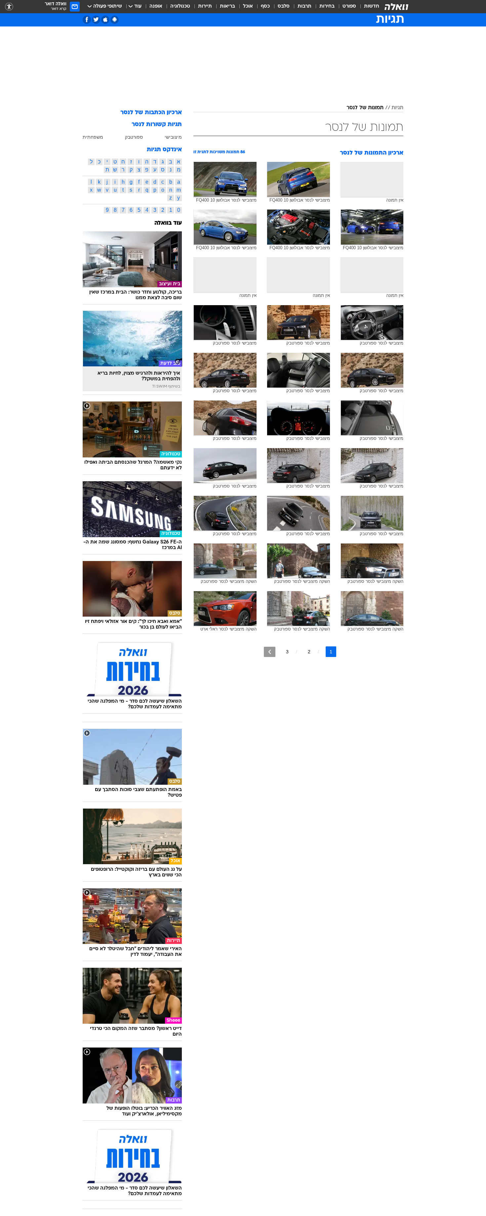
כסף (265, 6)
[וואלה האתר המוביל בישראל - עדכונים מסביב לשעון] (396, 6)
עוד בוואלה (168, 223)
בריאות (227, 6)
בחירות (327, 6)
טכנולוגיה (180, 6)
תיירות (205, 6)
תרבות (304, 6)
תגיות (397, 108)
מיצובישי (173, 137)
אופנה (155, 6)
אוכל (248, 6)
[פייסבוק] (87, 20)
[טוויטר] (96, 20)
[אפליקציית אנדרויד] (114, 20)
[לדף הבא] (269, 652)
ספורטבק (134, 137)
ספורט (349, 6)
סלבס (284, 6)
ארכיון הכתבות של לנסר (151, 113)
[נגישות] (9, 7)
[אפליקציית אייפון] (105, 20)
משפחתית (93, 137)
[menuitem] (367, 6)
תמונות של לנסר (365, 108)
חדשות (371, 6)
